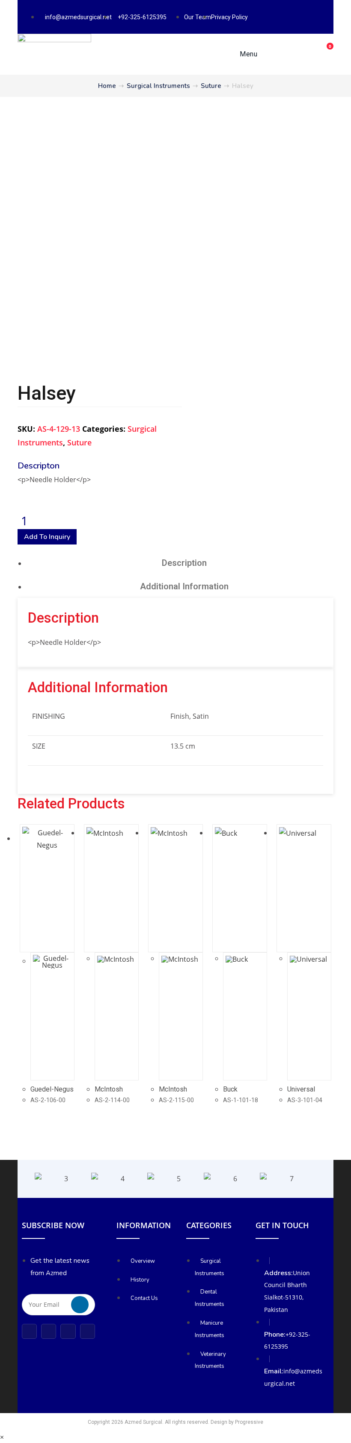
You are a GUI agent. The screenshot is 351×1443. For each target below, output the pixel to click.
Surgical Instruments (158, 86)
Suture (211, 86)
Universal (301, 1089)
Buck (230, 1089)
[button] (26, 1179)
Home (107, 86)
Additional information (184, 586)
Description (184, 563)
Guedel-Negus (52, 1089)
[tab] (184, 562)
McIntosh (109, 1089)
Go (80, 1304)
